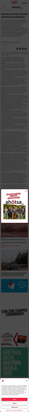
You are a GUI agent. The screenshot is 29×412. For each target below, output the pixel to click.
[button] (27, 381)
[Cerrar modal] (26, 191)
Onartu (14, 399)
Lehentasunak (14, 407)
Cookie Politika (9, 410)
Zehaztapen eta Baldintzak (17, 410)
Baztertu (14, 403)
